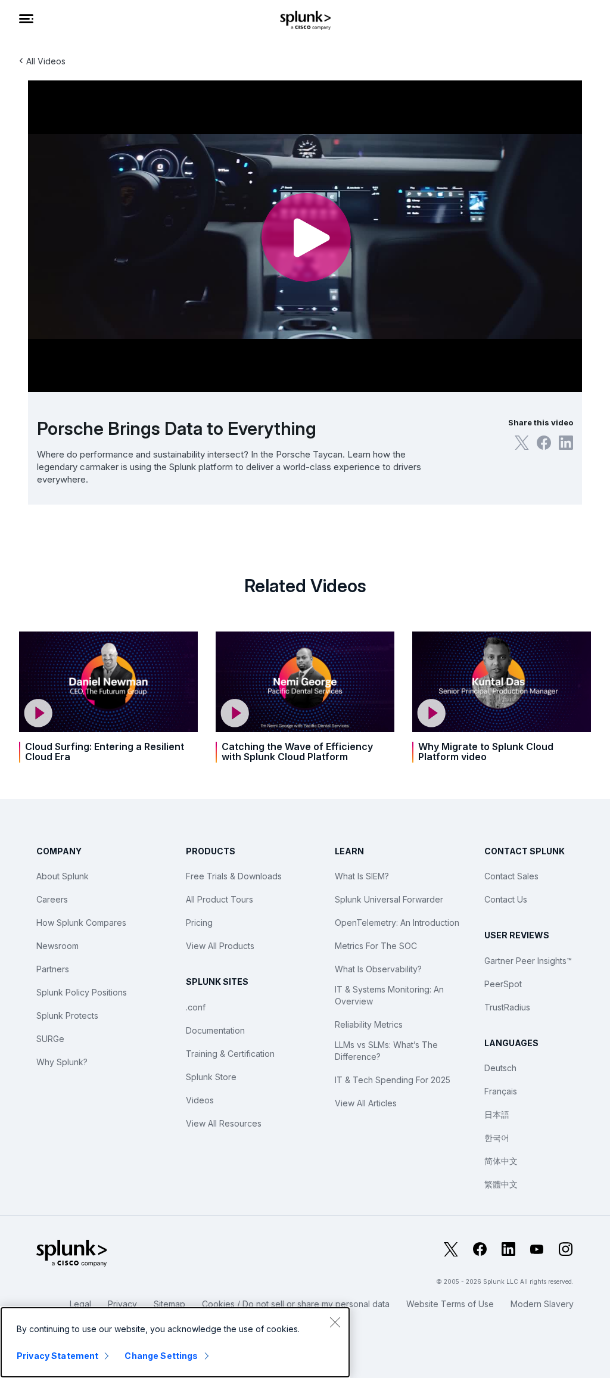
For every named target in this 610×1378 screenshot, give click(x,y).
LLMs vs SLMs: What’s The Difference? (386, 1051)
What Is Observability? (378, 969)
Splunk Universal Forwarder (389, 899)
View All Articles (366, 1103)
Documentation (215, 1030)
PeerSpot (503, 984)
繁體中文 (501, 1184)
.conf (196, 1007)
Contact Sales (511, 876)
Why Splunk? (62, 1062)
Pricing (199, 922)
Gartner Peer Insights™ (528, 961)
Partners (52, 969)
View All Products (220, 946)
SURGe (50, 1039)
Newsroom (57, 946)
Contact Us (505, 899)
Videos (200, 1100)
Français (500, 1091)
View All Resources (224, 1123)
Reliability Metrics (369, 1024)
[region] (175, 1342)
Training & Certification (230, 1054)
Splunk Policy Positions (81, 992)
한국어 (496, 1138)
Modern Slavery (542, 1304)
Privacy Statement (57, 1356)
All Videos (46, 61)
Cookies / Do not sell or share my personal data (296, 1304)
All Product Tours (219, 899)
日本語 (496, 1114)
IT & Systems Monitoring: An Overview (389, 995)
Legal (80, 1304)
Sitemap (169, 1304)
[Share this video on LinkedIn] (566, 443)
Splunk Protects (67, 1015)
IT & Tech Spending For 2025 (392, 1080)
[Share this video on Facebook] (544, 443)
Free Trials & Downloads (234, 876)
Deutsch (500, 1068)
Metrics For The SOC (376, 946)
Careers (52, 899)
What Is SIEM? (362, 876)
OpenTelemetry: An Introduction (397, 922)
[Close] (335, 1322)
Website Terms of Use (450, 1304)
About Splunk (62, 876)
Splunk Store (211, 1077)
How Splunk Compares (81, 922)
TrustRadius (507, 1007)
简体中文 (501, 1161)
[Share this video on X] (522, 443)
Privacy (122, 1304)
